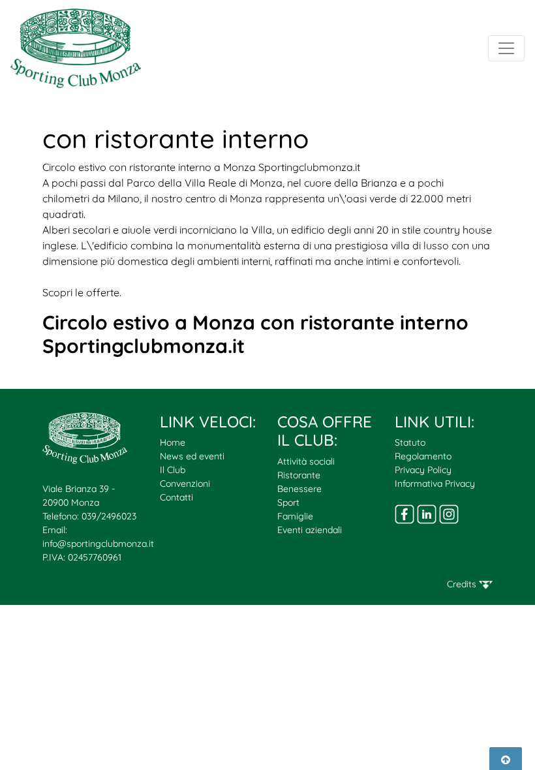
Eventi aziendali (309, 530)
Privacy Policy (423, 470)
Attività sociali (306, 461)
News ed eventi (192, 456)
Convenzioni (185, 483)
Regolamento (423, 456)
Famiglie (295, 516)
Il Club (172, 470)
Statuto (410, 442)
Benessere (299, 489)
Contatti (176, 497)
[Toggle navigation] (506, 48)
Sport (288, 502)
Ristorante (298, 475)
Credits (463, 584)
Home (172, 442)
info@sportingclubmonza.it (98, 543)
